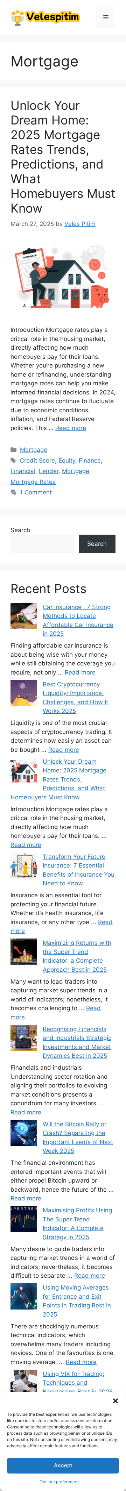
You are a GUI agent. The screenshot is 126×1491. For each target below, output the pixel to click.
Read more (70, 428)
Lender (48, 471)
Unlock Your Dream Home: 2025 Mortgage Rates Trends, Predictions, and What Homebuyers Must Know (62, 156)
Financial (22, 471)
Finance (90, 460)
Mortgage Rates (33, 481)
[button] (115, 1400)
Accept (63, 1465)
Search (20, 530)
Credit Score (37, 460)
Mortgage (33, 449)
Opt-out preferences (59, 1481)
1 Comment (36, 492)
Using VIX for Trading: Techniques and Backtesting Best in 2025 (78, 1382)
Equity (66, 460)
